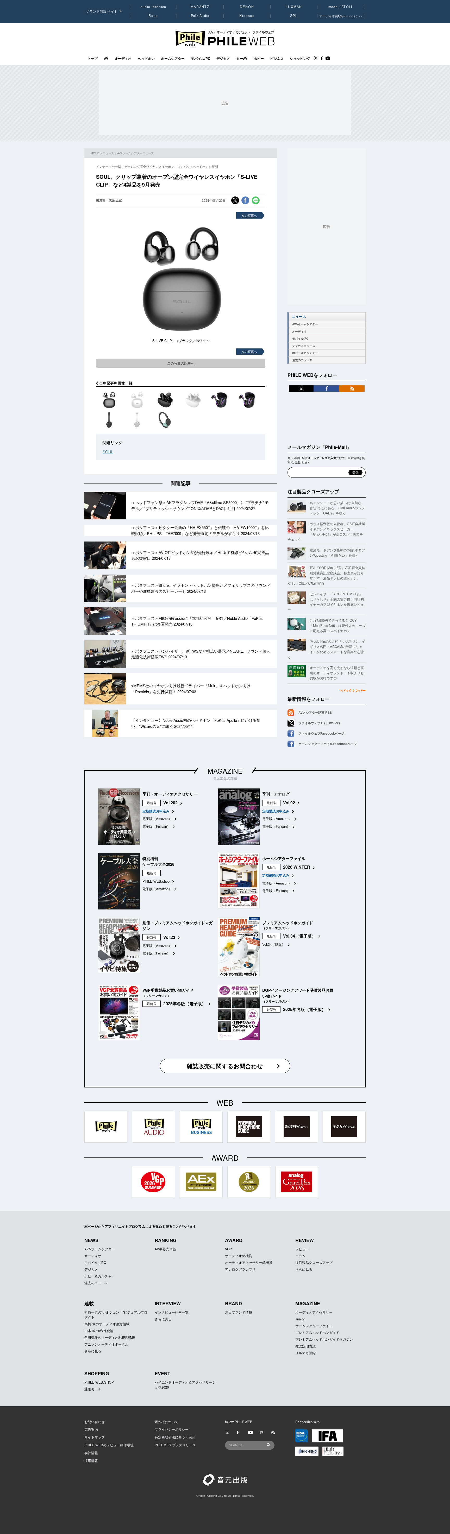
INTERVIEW (168, 1303)
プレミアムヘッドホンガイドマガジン (324, 1339)
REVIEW (304, 1240)
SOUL (108, 451)
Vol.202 (170, 803)
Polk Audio (200, 15)
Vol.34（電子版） (299, 936)
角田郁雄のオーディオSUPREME (109, 1337)
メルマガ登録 (305, 1352)
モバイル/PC (200, 58)
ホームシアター (173, 58)
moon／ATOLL (340, 6)
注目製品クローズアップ (313, 491)
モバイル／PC (95, 1262)
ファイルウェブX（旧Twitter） (320, 723)
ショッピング (300, 58)
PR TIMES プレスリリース (175, 1444)
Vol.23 (169, 937)
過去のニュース (302, 360)
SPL (294, 15)
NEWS (91, 1240)
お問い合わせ (94, 1421)
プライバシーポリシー (172, 1429)
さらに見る (303, 1269)
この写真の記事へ (180, 363)
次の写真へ (249, 215)
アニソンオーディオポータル (106, 1344)
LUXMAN (294, 6)
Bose (153, 15)
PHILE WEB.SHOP (99, 1382)
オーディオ (123, 58)
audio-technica (153, 6)
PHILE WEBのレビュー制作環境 (109, 1444)
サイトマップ (94, 1437)
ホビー (259, 58)
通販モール (92, 1388)
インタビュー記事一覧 (172, 1312)
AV (106, 58)
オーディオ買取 (340, 16)
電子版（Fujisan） (156, 826)
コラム (300, 1255)
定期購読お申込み (156, 811)
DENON (247, 6)
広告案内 (91, 1429)
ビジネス (277, 58)
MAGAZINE (225, 770)
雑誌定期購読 (305, 1346)
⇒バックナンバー (352, 690)
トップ (93, 58)
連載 (89, 1303)
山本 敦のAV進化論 (99, 1330)
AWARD (233, 1240)
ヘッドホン (146, 58)
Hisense (246, 15)
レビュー (302, 1248)
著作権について (166, 1421)
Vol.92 (289, 803)
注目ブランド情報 (238, 1312)
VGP (228, 1248)
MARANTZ (200, 6)
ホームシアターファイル (314, 1325)
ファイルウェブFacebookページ (321, 733)
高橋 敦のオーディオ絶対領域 (106, 1323)
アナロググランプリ (240, 1269)
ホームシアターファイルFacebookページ (327, 743)
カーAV (241, 58)
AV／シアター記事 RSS (315, 712)
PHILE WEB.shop (156, 881)
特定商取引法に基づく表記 (175, 1437)
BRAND (233, 1303)
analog (300, 1318)
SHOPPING (96, 1373)
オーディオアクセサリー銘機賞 (248, 1262)
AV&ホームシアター (305, 324)
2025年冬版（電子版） (184, 1004)
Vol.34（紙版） (273, 944)
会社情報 (91, 1452)
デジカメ (223, 58)
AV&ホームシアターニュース (135, 153)
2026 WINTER (296, 867)
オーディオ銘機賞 (238, 1255)
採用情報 (91, 1460)
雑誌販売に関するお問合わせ (225, 1066)
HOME (95, 153)
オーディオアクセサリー (314, 1312)
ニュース (108, 153)
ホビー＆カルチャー (305, 353)
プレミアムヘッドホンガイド (317, 1332)
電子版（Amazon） (157, 818)
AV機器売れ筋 (165, 1248)
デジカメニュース (303, 346)
